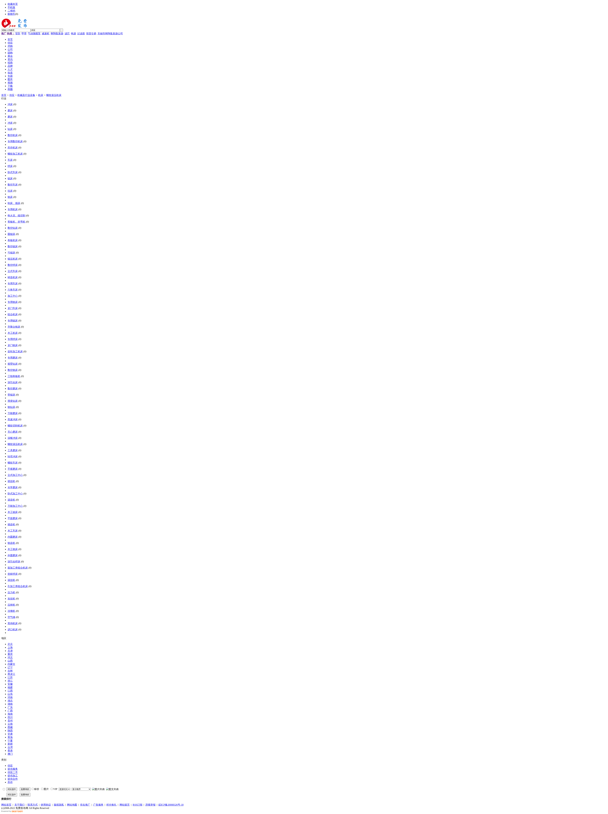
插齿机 (11, 524)
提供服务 (13, 769)
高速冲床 (13, 419)
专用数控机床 (15, 141)
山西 (10, 660)
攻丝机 (11, 598)
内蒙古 (11, 664)
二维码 (11, 10)
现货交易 (91, 33)
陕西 (10, 730)
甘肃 (10, 734)
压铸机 (11, 604)
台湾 (10, 747)
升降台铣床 (14, 326)
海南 (10, 714)
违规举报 (150, 804)
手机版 (11, 7)
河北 (10, 657)
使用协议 (46, 804)
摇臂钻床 (13, 363)
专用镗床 (13, 339)
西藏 (10, 727)
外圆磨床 (13, 555)
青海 (10, 737)
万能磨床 (13, 413)
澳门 (10, 754)
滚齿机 (11, 499)
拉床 (10, 190)
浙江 (10, 680)
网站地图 (72, 804)
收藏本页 (13, 4)
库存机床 (13, 147)
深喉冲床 (13, 438)
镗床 (10, 166)
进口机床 (13, 629)
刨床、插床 (14, 203)
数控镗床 (13, 265)
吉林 (10, 670)
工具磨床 (13, 450)
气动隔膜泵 (34, 33)
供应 (11, 95)
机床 (40, 95)
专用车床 (13, 283)
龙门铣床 (13, 345)
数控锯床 (13, 246)
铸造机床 (13, 277)
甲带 (24, 33)
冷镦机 (11, 611)
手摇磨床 (13, 469)
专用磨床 (13, 357)
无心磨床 (13, 431)
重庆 (10, 654)
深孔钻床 (13, 382)
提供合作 (13, 779)
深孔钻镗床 (14, 561)
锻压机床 (13, 258)
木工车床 (13, 530)
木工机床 (13, 333)
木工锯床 (13, 512)
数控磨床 (13, 388)
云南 (10, 724)
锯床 (10, 178)
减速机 (45, 33)
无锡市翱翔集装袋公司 (110, 33)
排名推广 (85, 804)
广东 (10, 707)
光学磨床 (13, 487)
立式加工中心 (15, 475)
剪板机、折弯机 (16, 221)
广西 (10, 710)
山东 (10, 694)
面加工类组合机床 (18, 567)
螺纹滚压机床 (53, 95)
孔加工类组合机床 (18, 586)
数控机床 (13, 135)
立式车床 (13, 271)
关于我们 (19, 804)
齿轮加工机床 (15, 351)
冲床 (10, 104)
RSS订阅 (137, 804)
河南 (10, 697)
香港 (10, 750)
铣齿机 (11, 543)
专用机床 (13, 209)
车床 (10, 160)
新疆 (10, 744)
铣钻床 (11, 407)
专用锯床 (13, 320)
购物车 (11, 14)
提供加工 (13, 775)
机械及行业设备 (26, 95)
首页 (3, 95)
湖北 (10, 700)
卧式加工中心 (15, 493)
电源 (73, 33)
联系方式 (33, 804)
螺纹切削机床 (15, 425)
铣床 (10, 197)
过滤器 (81, 33)
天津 (10, 650)
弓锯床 (11, 252)
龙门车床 (13, 308)
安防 (17, 33)
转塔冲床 (13, 456)
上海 (10, 647)
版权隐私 (59, 804)
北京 (10, 644)
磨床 (10, 110)
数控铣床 (13, 370)
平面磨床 (13, 518)
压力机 (11, 592)
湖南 (10, 704)
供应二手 (13, 772)
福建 (10, 687)
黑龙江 (11, 674)
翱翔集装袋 (57, 33)
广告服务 (98, 804)
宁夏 (10, 740)
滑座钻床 (13, 401)
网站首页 (6, 804)
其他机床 (13, 623)
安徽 (10, 684)
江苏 (10, 677)
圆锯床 (11, 234)
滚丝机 (11, 580)
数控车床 (13, 184)
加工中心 (13, 296)
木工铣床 (13, 549)
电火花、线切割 (16, 215)
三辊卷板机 (14, 376)
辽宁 (10, 667)
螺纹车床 (13, 462)
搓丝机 (11, 481)
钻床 (10, 129)
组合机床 (13, 314)
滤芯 (67, 33)
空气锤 (11, 617)
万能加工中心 (15, 506)
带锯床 (11, 394)
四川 (10, 717)
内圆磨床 (13, 536)
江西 (10, 690)
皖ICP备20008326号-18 (171, 804)
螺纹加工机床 (15, 153)
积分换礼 (111, 804)
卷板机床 (13, 240)
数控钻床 (13, 228)
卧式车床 (13, 172)
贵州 (10, 720)
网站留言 (125, 804)
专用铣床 (13, 302)
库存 (10, 782)
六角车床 (13, 289)
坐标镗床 (13, 574)
